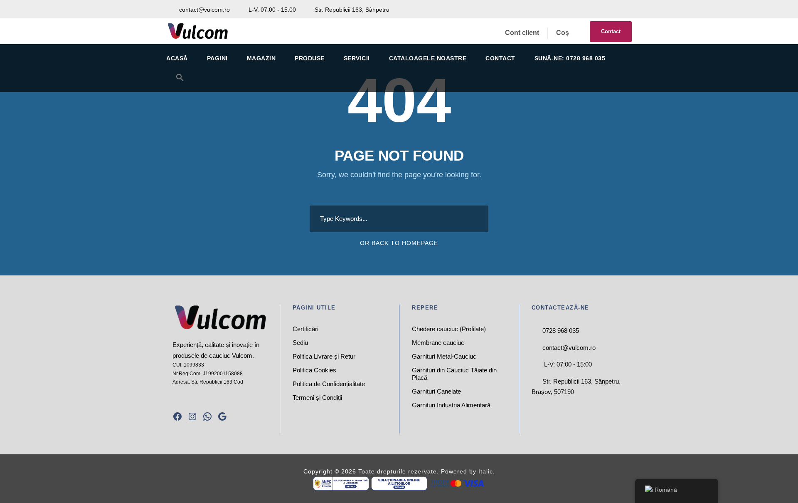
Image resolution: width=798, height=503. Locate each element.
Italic (485, 471)
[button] (180, 82)
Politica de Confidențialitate (329, 383)
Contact (611, 31)
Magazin (261, 58)
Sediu (300, 342)
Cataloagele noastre (428, 58)
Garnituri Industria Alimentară (451, 405)
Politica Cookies (314, 370)
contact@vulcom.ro (204, 9)
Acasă (177, 58)
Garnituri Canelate (436, 391)
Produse (310, 58)
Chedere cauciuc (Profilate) (449, 328)
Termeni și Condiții (317, 397)
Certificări (305, 328)
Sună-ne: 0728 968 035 (570, 58)
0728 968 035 (560, 330)
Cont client (522, 32)
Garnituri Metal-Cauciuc (444, 356)
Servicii (357, 58)
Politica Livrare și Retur (324, 356)
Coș (562, 32)
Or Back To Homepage (399, 243)
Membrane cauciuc (438, 342)
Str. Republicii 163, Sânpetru (351, 9)
